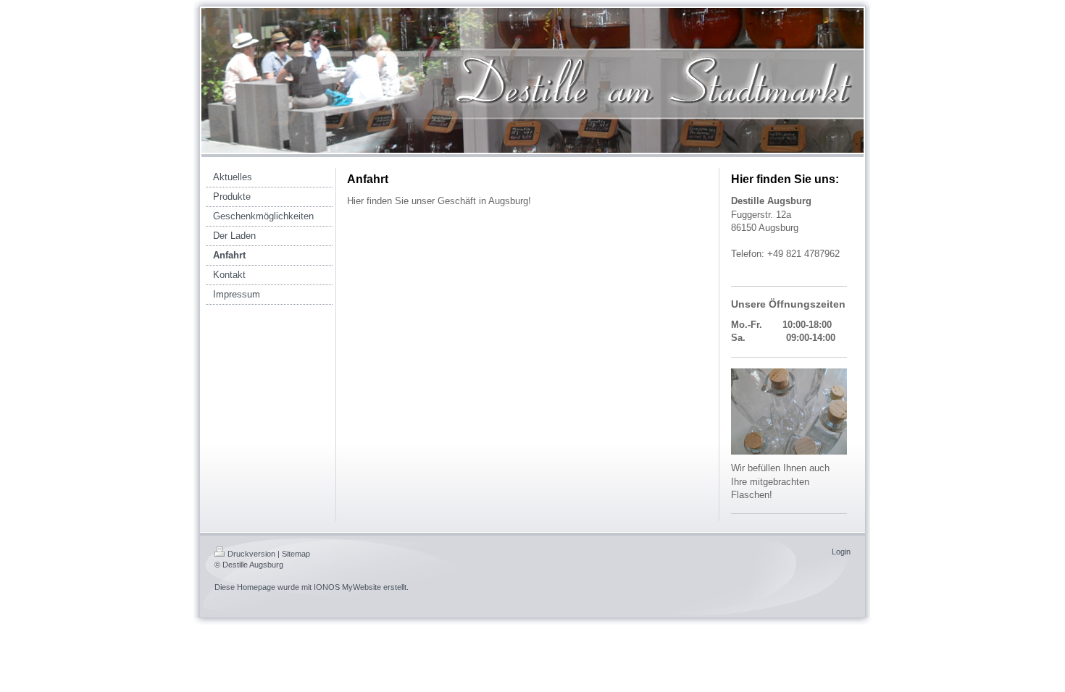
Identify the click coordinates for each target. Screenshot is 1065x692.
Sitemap (296, 553)
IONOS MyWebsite (347, 587)
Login (841, 551)
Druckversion (251, 553)
